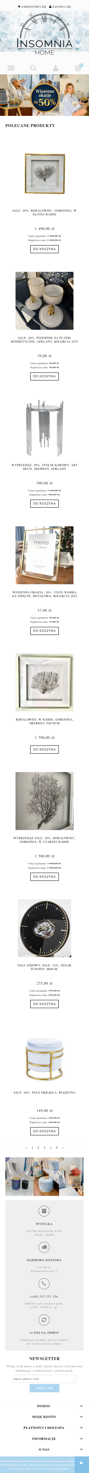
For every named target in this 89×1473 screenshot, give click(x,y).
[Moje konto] (55, 68)
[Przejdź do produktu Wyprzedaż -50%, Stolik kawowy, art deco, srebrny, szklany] (44, 428)
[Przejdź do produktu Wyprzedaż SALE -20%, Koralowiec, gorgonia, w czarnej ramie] (44, 801)
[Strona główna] (44, 34)
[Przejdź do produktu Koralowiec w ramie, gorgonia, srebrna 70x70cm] (44, 682)
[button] (11, 68)
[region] (44, 95)
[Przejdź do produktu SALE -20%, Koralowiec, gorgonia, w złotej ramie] (44, 174)
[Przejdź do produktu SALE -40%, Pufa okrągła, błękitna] (44, 1055)
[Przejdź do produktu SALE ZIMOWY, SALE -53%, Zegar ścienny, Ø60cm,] (44, 928)
